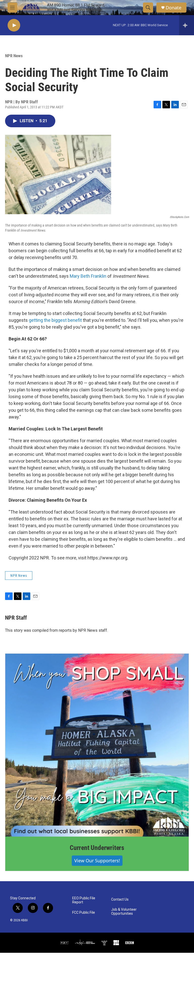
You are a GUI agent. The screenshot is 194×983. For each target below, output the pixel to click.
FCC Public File (83, 912)
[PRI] (104, 942)
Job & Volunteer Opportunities (124, 911)
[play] (14, 25)
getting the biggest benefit (55, 320)
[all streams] (186, 25)
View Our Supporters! (97, 861)
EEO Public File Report (83, 900)
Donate (173, 7)
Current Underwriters (97, 847)
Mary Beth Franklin (88, 276)
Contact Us (120, 899)
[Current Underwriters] (97, 745)
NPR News (14, 55)
